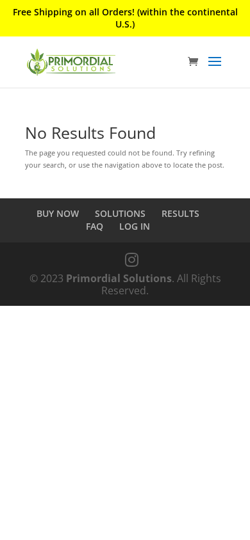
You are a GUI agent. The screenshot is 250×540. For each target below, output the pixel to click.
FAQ (94, 226)
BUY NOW (58, 213)
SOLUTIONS (120, 213)
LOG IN (134, 226)
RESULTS (180, 213)
